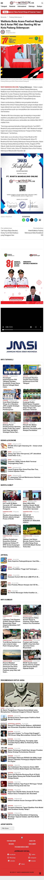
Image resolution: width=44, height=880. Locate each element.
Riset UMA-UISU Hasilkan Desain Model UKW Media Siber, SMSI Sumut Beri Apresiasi (31, 506)
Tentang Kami (11, 841)
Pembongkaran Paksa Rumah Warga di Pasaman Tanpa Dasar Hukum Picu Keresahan (31, 620)
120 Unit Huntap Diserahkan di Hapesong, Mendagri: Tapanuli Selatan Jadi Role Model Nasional (23, 817)
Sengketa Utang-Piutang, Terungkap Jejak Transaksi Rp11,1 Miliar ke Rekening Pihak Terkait (23, 742)
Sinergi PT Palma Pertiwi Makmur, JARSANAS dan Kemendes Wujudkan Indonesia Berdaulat (24, 726)
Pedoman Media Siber (22, 847)
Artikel (10, 559)
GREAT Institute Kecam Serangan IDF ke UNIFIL (25, 801)
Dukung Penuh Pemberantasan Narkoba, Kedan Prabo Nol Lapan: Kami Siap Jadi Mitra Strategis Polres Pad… (12, 428)
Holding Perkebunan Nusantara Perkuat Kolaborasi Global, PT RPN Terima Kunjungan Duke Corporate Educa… (12, 543)
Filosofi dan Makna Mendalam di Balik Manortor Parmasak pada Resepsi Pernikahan (32, 427)
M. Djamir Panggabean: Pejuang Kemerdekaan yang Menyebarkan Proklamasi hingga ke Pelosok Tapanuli (20, 711)
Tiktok (23, 864)
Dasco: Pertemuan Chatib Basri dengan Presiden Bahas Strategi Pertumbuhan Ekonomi (25, 751)
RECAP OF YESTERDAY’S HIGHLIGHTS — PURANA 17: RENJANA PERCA (31, 519)
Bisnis (10, 444)
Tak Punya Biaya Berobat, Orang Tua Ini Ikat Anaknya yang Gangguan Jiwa (9, 231)
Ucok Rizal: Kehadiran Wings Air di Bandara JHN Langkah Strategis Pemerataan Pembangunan (11, 406)
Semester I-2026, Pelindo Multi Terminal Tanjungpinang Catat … (22, 462)
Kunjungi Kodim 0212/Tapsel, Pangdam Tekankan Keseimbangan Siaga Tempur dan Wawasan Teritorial (32, 406)
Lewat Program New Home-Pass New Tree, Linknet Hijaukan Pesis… (23, 470)
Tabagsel (5, 376)
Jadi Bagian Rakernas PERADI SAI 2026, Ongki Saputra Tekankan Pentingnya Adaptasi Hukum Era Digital (25, 759)
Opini (9, 583)
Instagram (33, 858)
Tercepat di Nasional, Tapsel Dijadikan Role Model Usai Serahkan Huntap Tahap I (25, 808)
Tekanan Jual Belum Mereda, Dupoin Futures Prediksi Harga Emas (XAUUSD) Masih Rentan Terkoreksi (32, 543)
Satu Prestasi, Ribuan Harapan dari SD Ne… (23, 585)
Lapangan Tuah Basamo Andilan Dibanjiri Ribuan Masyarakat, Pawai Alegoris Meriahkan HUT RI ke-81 (11, 623)
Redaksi (11, 844)
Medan (25, 501)
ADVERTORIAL (11, 724)
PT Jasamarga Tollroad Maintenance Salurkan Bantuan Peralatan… (24, 478)
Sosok (2, 708)
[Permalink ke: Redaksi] (3, 32)
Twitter (33, 854)
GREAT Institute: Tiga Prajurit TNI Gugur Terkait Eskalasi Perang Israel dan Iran (25, 785)
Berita (5, 501)
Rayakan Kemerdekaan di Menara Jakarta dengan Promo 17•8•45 (12, 517)
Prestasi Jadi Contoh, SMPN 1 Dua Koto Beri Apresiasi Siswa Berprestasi (31, 645)
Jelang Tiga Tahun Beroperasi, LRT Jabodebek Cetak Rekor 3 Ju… (24, 455)
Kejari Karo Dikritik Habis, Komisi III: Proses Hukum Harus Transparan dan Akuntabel (23, 793)
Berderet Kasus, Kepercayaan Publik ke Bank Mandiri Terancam (24, 718)
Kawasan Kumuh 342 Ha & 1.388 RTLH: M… (24, 577)
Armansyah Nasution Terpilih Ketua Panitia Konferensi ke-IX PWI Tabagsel (30, 380)
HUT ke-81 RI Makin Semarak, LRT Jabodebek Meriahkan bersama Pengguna (12, 506)
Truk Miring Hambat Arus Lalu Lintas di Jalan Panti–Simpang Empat (12, 644)
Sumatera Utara (7, 511)
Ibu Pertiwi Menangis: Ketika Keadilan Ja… (23, 593)
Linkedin (12, 861)
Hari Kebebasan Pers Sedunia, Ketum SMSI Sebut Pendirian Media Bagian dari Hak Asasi (24, 768)
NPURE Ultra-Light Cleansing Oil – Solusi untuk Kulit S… (25, 447)
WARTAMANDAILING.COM (9, 87)
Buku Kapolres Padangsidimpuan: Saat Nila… (24, 561)
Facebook (12, 854)
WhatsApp (13, 858)
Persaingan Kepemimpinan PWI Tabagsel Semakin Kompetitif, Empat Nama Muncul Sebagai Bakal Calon (11, 382)
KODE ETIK (32, 841)
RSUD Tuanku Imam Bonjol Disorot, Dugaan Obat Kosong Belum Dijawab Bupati (31, 665)
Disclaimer (32, 844)
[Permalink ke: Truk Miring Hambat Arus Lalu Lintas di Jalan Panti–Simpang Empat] (12, 634)
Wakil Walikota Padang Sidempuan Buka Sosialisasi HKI (34, 231)
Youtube (33, 861)
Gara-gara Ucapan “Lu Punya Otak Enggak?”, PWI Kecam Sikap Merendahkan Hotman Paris (24, 734)
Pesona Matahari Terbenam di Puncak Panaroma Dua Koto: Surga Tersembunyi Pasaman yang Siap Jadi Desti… (11, 667)
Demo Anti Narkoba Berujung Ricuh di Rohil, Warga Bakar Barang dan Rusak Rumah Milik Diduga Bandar (24, 776)
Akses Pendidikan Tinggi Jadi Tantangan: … (23, 569)
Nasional (10, 716)
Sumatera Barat (7, 616)
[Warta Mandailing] (22, 3)
